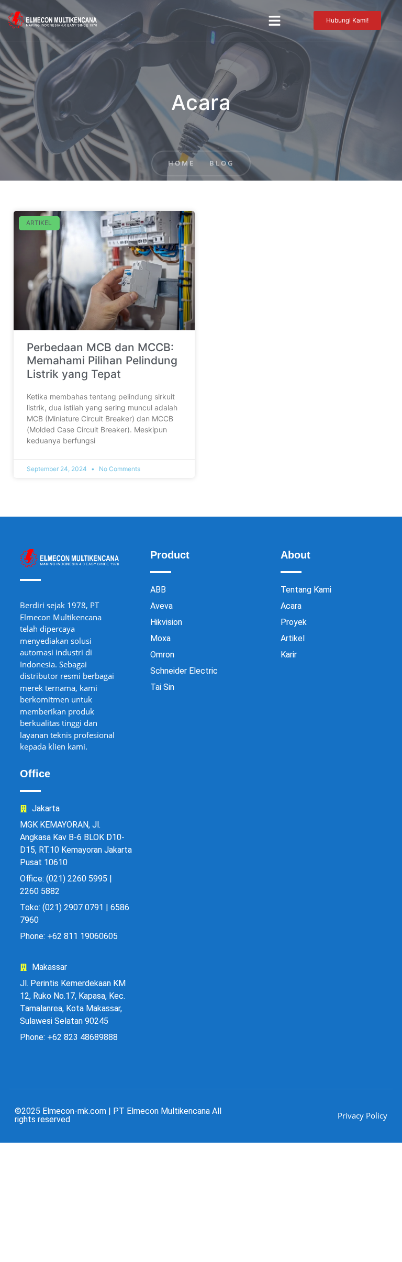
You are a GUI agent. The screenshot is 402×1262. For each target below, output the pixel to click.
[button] (275, 20)
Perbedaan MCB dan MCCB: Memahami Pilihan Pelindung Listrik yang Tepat (102, 360)
